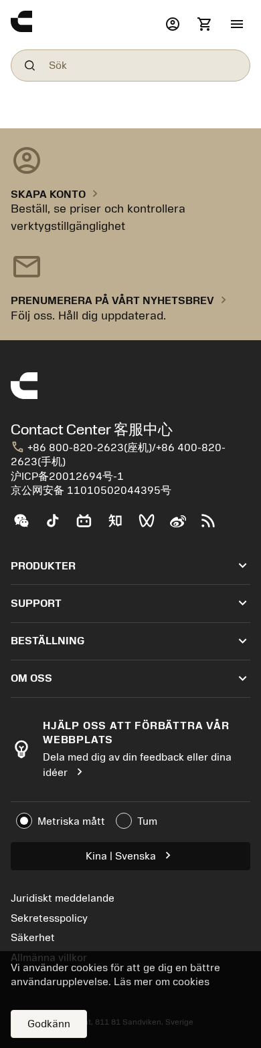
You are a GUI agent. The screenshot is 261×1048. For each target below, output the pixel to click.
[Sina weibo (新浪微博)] (183, 526)
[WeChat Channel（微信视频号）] (152, 526)
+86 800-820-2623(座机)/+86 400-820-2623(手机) (118, 454)
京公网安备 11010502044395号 (91, 490)
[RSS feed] (214, 526)
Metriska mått (71, 821)
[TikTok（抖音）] (58, 526)
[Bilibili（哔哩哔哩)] (89, 526)
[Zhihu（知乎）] (121, 526)
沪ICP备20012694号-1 (67, 476)
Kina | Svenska (130, 855)
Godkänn (48, 1024)
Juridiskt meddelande (62, 898)
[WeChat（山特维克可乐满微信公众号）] (26, 526)
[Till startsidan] (85, 25)
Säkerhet (33, 937)
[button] (237, 25)
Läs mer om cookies (161, 982)
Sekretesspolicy (49, 918)
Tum (147, 821)
